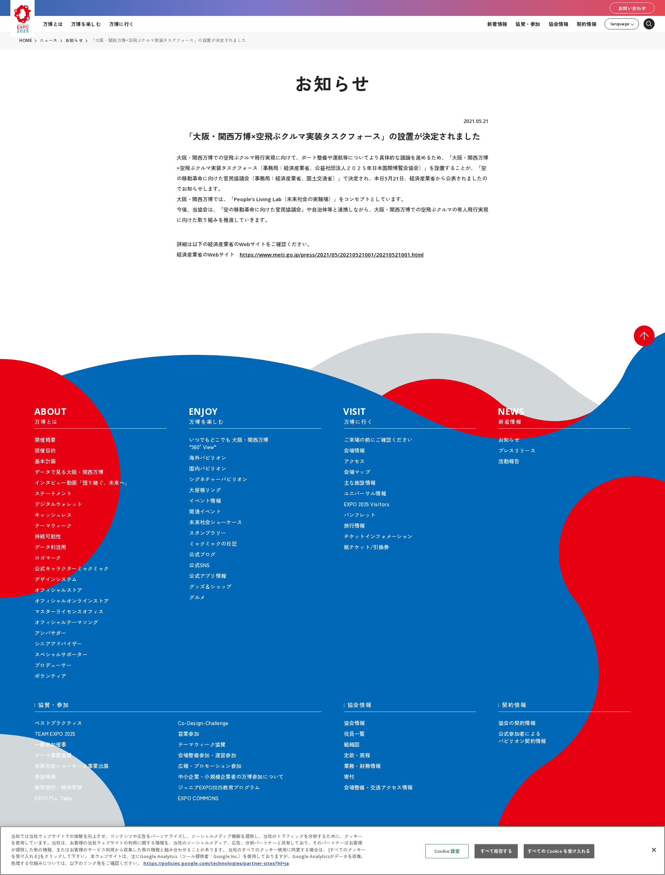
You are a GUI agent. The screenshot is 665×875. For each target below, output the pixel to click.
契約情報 (586, 23)
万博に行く (121, 23)
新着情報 (497, 23)
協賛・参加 (527, 23)
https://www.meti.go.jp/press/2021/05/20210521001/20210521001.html (332, 254)
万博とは (53, 23)
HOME (25, 40)
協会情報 (558, 23)
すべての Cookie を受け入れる (558, 851)
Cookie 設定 (447, 851)
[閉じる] (654, 849)
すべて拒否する (496, 851)
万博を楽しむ (86, 23)
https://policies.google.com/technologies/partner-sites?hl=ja (216, 863)
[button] (644, 335)
